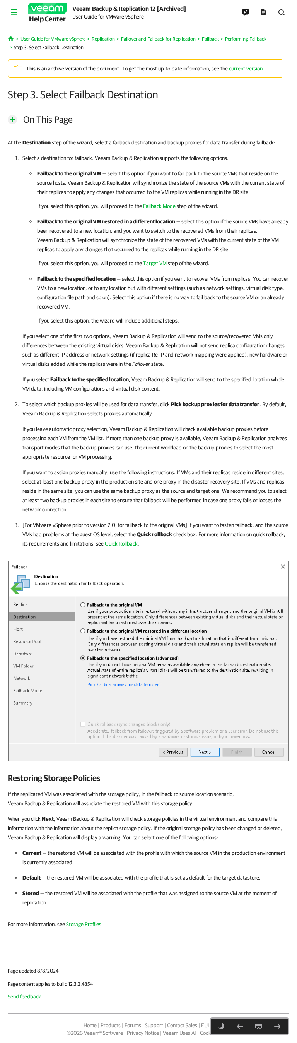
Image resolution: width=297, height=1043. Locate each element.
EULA (207, 1025)
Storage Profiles (83, 924)
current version (246, 68)
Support (154, 1025)
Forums (133, 1025)
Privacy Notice (143, 1033)
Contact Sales (182, 1025)
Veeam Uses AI (179, 1033)
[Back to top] (258, 1026)
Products (111, 1025)
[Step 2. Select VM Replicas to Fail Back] (240, 1026)
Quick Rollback (121, 543)
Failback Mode (159, 206)
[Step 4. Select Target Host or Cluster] (277, 1026)
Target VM (155, 263)
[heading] (148, 777)
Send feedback (24, 996)
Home (90, 1025)
